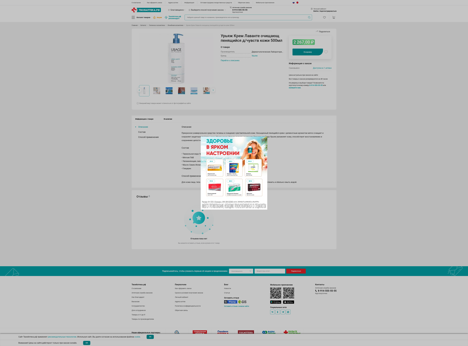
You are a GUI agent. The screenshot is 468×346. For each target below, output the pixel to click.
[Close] (264, 139)
